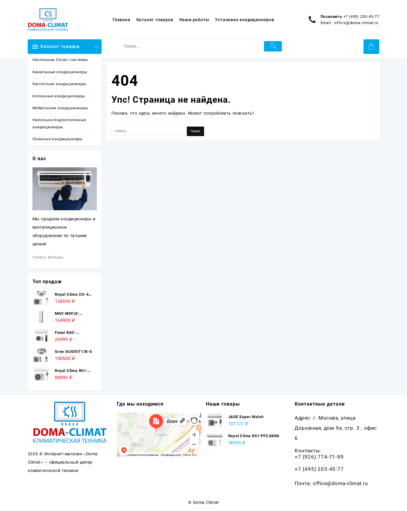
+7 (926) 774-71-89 (319, 457)
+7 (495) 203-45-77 (361, 16)
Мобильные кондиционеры (60, 108)
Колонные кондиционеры (58, 96)
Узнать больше (47, 257)
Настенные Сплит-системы (60, 59)
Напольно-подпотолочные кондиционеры (59, 123)
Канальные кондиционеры (59, 72)
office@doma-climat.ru (356, 23)
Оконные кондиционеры (57, 139)
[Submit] (273, 46)
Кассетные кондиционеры (59, 84)
